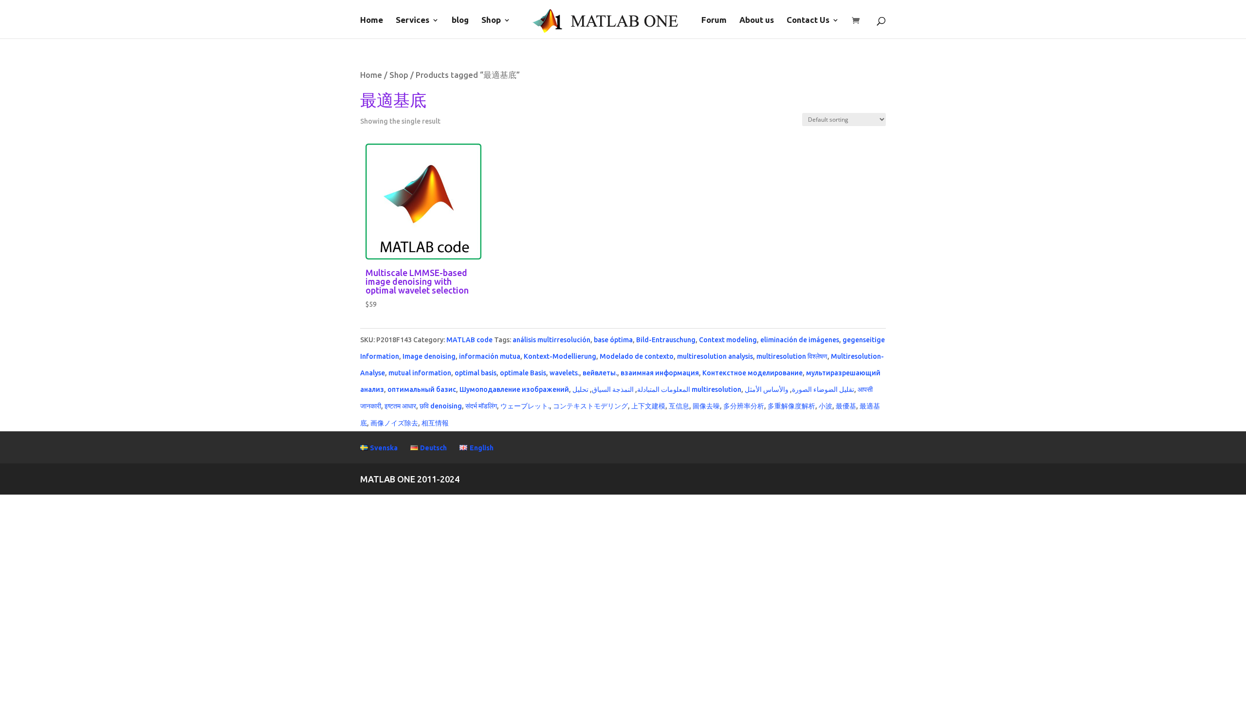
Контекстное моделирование (752, 373)
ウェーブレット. (525, 406)
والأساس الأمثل (766, 389)
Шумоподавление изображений (514, 389)
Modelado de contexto (637, 356)
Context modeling (728, 340)
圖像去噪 (706, 406)
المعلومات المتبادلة (663, 389)
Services (412, 20)
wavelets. (564, 373)
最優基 (846, 406)
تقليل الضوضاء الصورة (823, 389)
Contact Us (808, 20)
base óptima (613, 340)
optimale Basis (523, 373)
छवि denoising (441, 406)
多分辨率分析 (743, 406)
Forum (714, 20)
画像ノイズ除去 (394, 423)
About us (756, 20)
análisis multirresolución (551, 340)
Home (371, 20)
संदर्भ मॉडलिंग (481, 406)
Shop (491, 20)
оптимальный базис (421, 389)
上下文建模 (648, 406)
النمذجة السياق (613, 389)
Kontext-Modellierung (560, 356)
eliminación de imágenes (799, 340)
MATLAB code (469, 340)
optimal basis (475, 373)
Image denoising (429, 356)
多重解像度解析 (791, 406)
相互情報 (435, 423)
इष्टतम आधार (400, 406)
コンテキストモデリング (590, 406)
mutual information (419, 373)
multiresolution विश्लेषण (791, 356)
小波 (825, 406)
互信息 (679, 406)
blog (460, 20)
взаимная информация (660, 373)
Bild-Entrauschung (666, 340)
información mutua (489, 356)
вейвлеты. (600, 373)
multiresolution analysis (715, 356)
